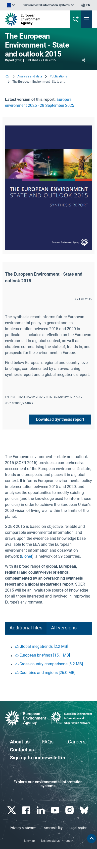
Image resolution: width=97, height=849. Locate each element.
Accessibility (53, 828)
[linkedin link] (41, 810)
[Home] (7, 76)
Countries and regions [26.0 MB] (47, 672)
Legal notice (78, 828)
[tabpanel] (48, 660)
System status (50, 841)
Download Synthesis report (60, 419)
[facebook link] (26, 810)
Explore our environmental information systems (48, 784)
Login (69, 841)
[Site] (32, 19)
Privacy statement (24, 828)
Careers (76, 742)
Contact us (22, 750)
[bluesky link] (84, 810)
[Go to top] (91, 838)
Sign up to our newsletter (37, 758)
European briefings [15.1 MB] (44, 655)
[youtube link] (55, 810)
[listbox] (48, 5)
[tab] (26, 628)
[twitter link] (12, 810)
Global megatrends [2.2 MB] (43, 646)
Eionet (26, 556)
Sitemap (29, 841)
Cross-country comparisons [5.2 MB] (51, 664)
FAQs (47, 742)
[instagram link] (70, 810)
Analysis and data (29, 76)
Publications (58, 76)
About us (20, 742)
